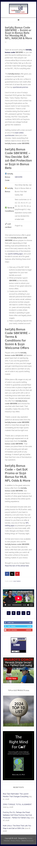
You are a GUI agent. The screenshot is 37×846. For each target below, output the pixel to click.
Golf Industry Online (18, 9)
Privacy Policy (15, 840)
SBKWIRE (18, 177)
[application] (18, 598)
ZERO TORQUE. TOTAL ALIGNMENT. (17, 804)
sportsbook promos (20, 87)
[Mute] (28, 605)
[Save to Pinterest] (17, 574)
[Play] (6, 605)
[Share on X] (12, 574)
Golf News (17, 581)
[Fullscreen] (31, 605)
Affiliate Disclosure (27, 840)
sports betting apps (15, 254)
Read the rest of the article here (17, 566)
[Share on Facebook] (7, 574)
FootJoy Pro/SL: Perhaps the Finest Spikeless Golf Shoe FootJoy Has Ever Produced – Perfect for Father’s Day (17, 815)
